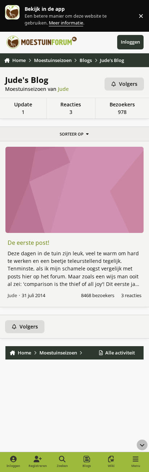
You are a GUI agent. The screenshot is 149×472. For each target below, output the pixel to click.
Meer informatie (19, 15)
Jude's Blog (26, 79)
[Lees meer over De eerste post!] (74, 190)
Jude (63, 88)
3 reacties (131, 295)
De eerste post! (28, 243)
